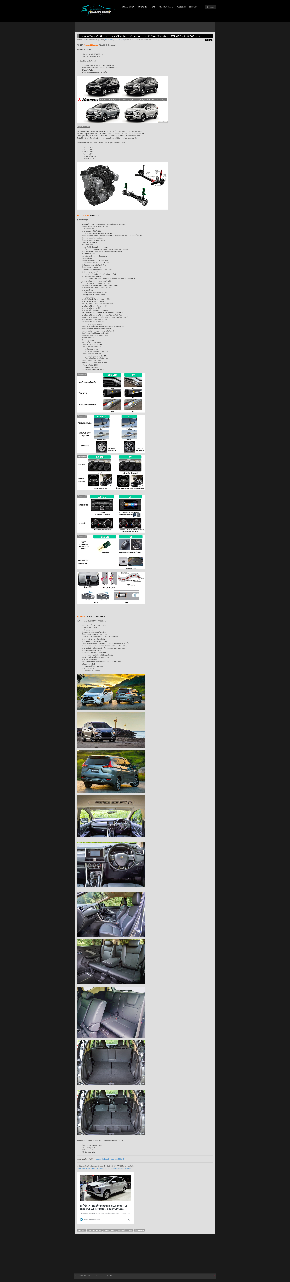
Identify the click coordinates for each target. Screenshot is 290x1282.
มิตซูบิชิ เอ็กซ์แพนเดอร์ (125, 1230)
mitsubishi (81, 1230)
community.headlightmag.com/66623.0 (110, 1159)
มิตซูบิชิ (113, 1230)
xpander (106, 1230)
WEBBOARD (182, 7)
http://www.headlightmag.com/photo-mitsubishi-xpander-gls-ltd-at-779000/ (104, 1168)
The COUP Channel (166, 7)
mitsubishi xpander (94, 1230)
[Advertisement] (145, 1255)
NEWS (153, 7)
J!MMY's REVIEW (128, 7)
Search (212, 7)
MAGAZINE (142, 7)
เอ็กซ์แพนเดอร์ (139, 1230)
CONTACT (193, 7)
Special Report (119, 40)
